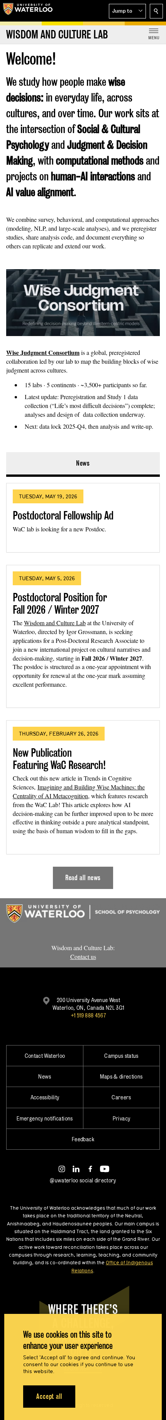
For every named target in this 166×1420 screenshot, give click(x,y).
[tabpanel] (83, 683)
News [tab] (83, 463)
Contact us (83, 956)
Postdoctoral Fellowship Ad (63, 515)
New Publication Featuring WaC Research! (59, 759)
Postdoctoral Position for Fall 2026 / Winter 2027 (60, 603)
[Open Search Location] (156, 11)
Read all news (83, 878)
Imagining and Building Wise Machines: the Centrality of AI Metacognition (79, 791)
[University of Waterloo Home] (28, 10)
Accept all (49, 1396)
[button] (127, 11)
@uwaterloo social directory (83, 1180)
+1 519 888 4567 (88, 1015)
